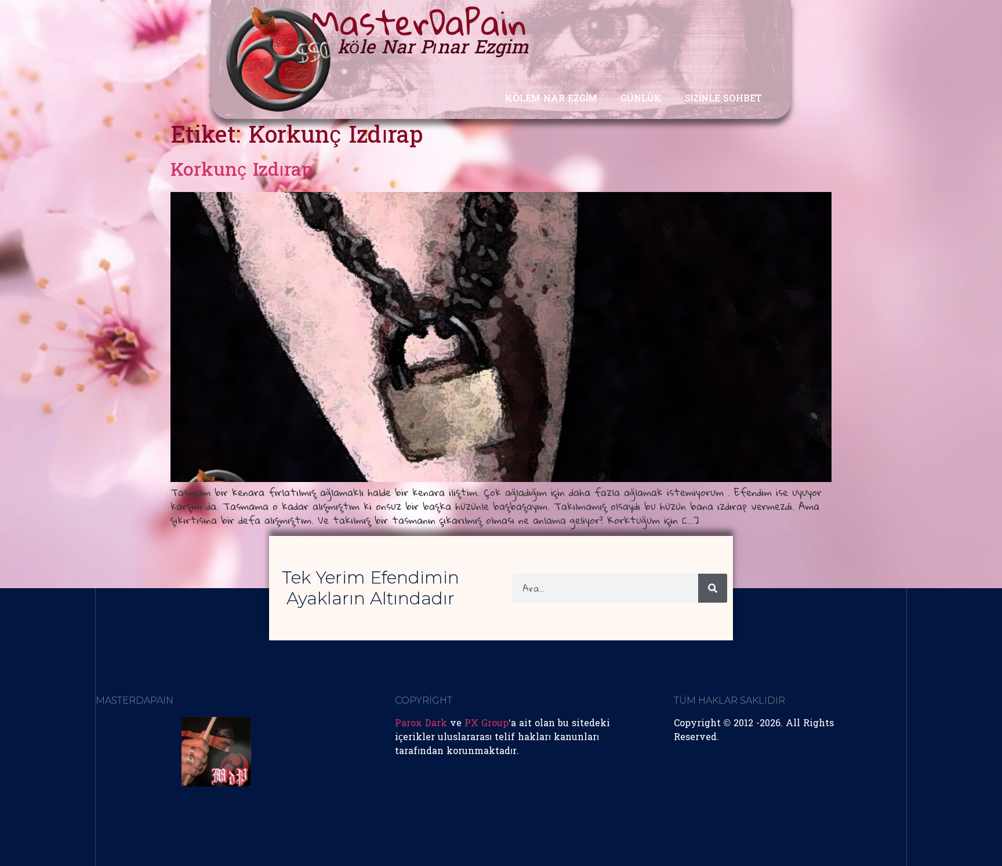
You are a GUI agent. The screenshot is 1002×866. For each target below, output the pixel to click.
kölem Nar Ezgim (551, 99)
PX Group (486, 724)
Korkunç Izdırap (241, 171)
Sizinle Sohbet (723, 99)
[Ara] (712, 588)
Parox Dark (421, 724)
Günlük (641, 99)
